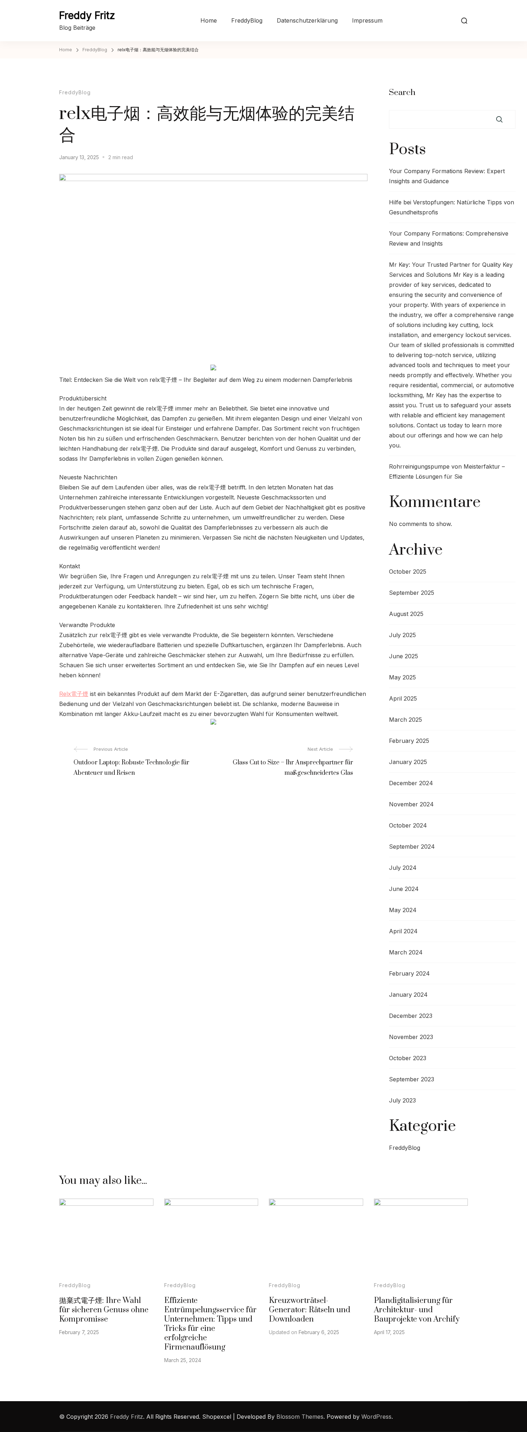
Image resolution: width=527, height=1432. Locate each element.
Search (402, 92)
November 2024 (411, 804)
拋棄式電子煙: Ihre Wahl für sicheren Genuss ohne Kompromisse (103, 1310)
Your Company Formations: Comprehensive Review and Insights (448, 238)
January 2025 (408, 761)
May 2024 (403, 910)
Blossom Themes (299, 1416)
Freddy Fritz (87, 15)
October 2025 (407, 571)
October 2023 (407, 1058)
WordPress (376, 1416)
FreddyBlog (246, 20)
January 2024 (408, 994)
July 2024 (403, 867)
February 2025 (409, 740)
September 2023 (411, 1079)
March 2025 (405, 719)
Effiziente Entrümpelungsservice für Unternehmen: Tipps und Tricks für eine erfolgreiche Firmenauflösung (210, 1324)
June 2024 (404, 888)
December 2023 (410, 1015)
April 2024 (403, 931)
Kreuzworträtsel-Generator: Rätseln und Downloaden (309, 1310)
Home (208, 20)
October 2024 (408, 825)
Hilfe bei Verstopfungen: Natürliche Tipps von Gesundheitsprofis (451, 207)
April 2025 (403, 698)
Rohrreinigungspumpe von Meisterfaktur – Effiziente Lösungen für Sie (447, 471)
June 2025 (403, 656)
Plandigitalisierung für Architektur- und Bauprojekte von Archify (417, 1310)
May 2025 (402, 677)
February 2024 (409, 973)
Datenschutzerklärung (307, 20)
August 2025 (406, 613)
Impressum (367, 20)
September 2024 (412, 846)
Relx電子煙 (73, 693)
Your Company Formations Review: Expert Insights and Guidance (447, 176)
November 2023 (411, 1036)
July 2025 (402, 635)
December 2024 (411, 783)
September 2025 (411, 592)
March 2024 (406, 952)
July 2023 (402, 1100)
